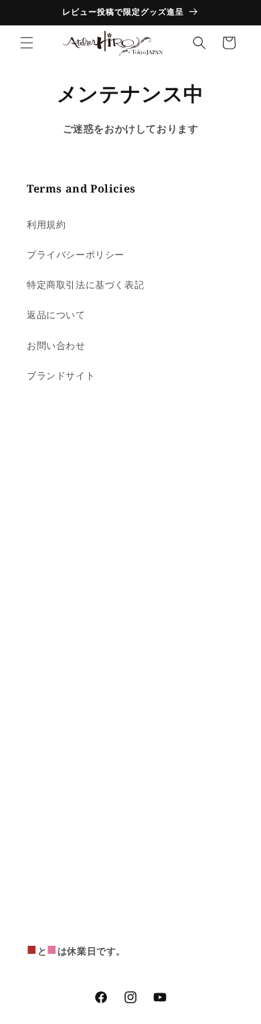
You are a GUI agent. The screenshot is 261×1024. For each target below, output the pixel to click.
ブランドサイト (61, 375)
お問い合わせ (56, 345)
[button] (26, 42)
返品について (56, 314)
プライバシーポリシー (75, 254)
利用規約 (46, 224)
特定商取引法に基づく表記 (85, 284)
